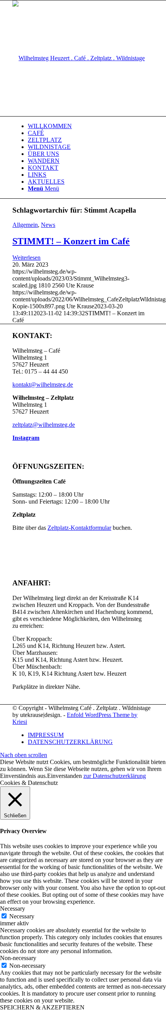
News (48, 224)
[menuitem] (91, 126)
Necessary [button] (12, 908)
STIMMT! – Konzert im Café (71, 241)
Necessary (21, 916)
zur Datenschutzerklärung (114, 776)
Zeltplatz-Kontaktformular (79, 527)
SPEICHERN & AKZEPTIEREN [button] (42, 1007)
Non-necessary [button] (18, 958)
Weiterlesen (26, 257)
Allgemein (25, 224)
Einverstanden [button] (64, 776)
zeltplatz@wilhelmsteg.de (43, 424)
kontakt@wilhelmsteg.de (42, 384)
